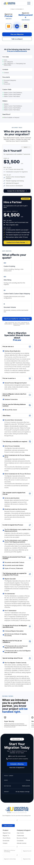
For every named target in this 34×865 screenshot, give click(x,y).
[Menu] (28, 3)
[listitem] (17, 169)
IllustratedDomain (22, 812)
